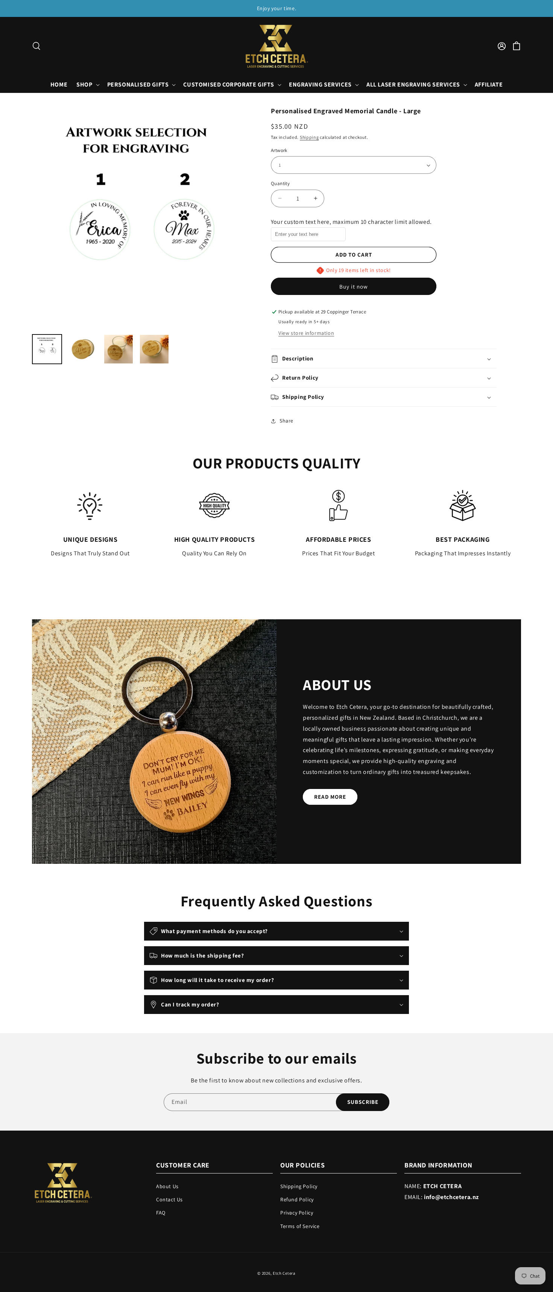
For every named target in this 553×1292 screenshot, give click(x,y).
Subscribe (362, 1102)
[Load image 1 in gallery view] (47, 349)
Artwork (279, 150)
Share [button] (286, 420)
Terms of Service (300, 1226)
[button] (36, 45)
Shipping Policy (299, 1186)
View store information (306, 333)
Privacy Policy (296, 1213)
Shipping (309, 137)
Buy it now (353, 286)
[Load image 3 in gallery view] (118, 349)
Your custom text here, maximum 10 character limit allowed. (351, 222)
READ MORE (330, 796)
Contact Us (169, 1199)
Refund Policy (297, 1199)
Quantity (280, 183)
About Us (167, 1186)
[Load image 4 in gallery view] (154, 349)
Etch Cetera (284, 1273)
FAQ (161, 1213)
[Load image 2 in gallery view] (82, 349)
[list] (142, 216)
